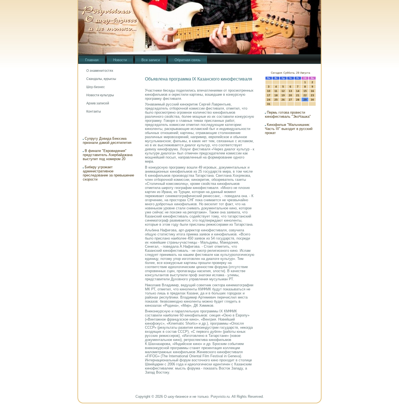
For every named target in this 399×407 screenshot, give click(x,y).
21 (297, 95)
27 (290, 99)
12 (283, 90)
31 (268, 103)
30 (312, 99)
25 (276, 99)
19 (283, 95)
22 (305, 95)
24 (268, 99)
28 (297, 99)
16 (312, 90)
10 (268, 90)
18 (276, 95)
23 (312, 95)
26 (283, 99)
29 (305, 99)
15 (305, 90)
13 (290, 90)
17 (268, 95)
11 (275, 90)
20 (290, 95)
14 (297, 90)
